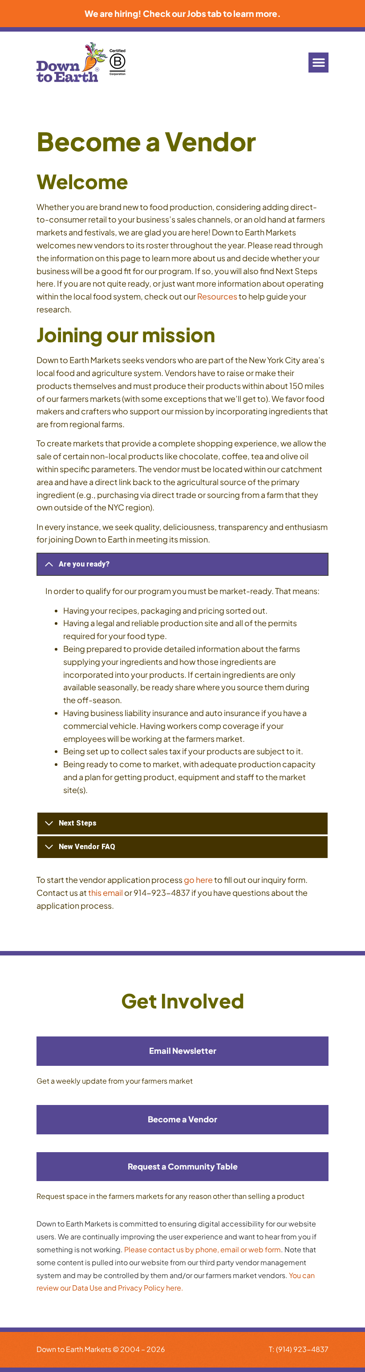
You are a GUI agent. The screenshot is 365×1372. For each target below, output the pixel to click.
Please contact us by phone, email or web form (202, 1249)
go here (198, 879)
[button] (318, 63)
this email (105, 892)
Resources (217, 296)
